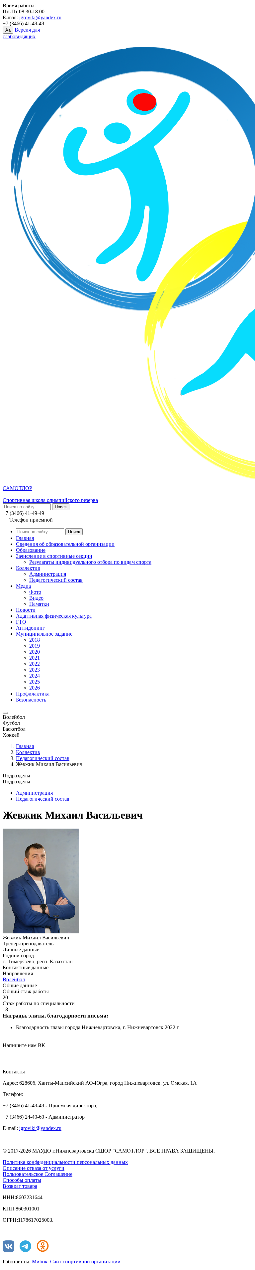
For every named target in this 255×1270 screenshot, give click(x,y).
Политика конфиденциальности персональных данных (65, 1162)
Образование (30, 550)
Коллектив (28, 568)
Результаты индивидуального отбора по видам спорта (90, 562)
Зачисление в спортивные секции (54, 556)
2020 (34, 652)
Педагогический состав (56, 580)
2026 (34, 688)
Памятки (39, 604)
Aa (8, 30)
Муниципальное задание (44, 634)
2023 (34, 670)
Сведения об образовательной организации (65, 544)
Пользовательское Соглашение (37, 1174)
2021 (34, 658)
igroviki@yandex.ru (40, 17)
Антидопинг (30, 628)
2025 (34, 682)
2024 (34, 676)
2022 (34, 664)
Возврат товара (20, 1186)
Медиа (23, 586)
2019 (34, 646)
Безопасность (31, 700)
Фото (35, 592)
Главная (25, 538)
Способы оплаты (22, 1180)
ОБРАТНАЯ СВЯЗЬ (33, 1055)
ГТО (21, 622)
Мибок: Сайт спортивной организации (76, 1261)
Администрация (47, 574)
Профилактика (32, 694)
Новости (26, 610)
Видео (36, 598)
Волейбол (14, 979)
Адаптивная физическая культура (54, 616)
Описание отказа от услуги (33, 1168)
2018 (34, 640)
